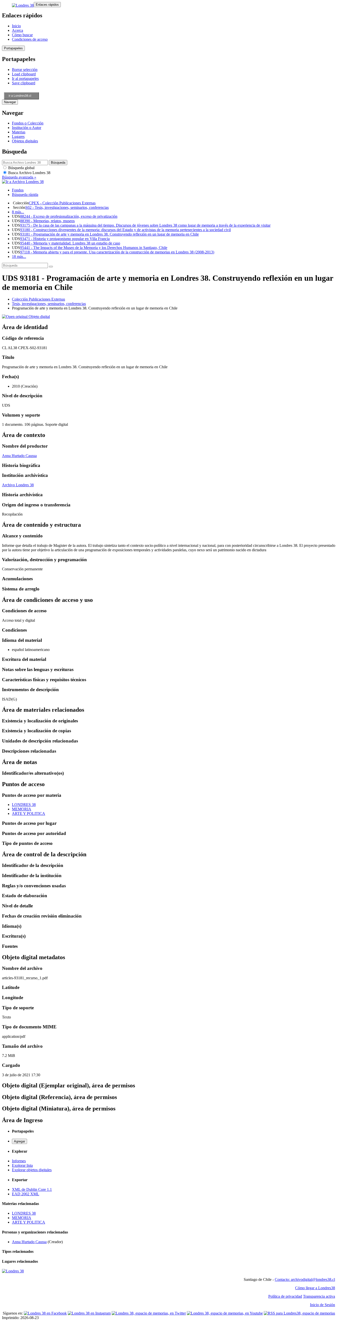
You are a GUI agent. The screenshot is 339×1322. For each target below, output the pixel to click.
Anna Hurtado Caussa (19, 456)
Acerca (17, 30)
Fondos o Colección (27, 123)
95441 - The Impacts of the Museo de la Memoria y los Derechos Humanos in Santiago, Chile (93, 248)
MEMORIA (21, 809)
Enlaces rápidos (47, 4)
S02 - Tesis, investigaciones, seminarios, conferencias (67, 207)
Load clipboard (24, 74)
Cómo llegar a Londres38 (315, 1288)
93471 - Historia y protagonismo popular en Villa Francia (65, 239)
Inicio (16, 26)
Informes (19, 1161)
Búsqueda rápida (25, 194)
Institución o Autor (26, 127)
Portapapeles (13, 48)
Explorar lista (22, 1165)
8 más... (18, 212)
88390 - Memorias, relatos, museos (47, 221)
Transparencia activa (319, 1296)
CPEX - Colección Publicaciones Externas (62, 203)
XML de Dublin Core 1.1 (32, 1189)
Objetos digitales (25, 141)
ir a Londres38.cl (20, 95)
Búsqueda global (20, 168)
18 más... (19, 256)
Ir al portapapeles (25, 78)
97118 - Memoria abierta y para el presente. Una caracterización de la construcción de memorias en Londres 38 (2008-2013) (117, 252)
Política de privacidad (285, 1296)
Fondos (18, 190)
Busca (28, 173)
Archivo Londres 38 (18, 485)
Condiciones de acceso (30, 39)
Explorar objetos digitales (32, 1170)
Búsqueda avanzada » (19, 177)
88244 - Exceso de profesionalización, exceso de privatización (68, 216)
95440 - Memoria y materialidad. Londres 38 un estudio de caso (70, 243)
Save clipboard (23, 83)
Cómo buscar (22, 35)
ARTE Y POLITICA (28, 813)
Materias (18, 132)
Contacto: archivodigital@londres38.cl (305, 1279)
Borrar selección (24, 69)
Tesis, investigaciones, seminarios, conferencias (49, 304)
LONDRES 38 (24, 804)
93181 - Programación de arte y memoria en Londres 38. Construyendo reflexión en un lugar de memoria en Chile (109, 234)
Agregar (19, 1141)
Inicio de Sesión (322, 1305)
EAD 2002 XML (25, 1194)
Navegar (10, 102)
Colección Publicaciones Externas (38, 299)
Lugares (18, 136)
